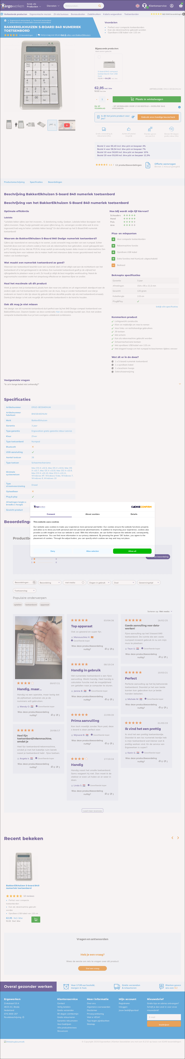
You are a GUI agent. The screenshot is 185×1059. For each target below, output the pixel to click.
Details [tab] (134, 514)
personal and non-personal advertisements (80, 530)
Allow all (132, 551)
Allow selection (92, 551)
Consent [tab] (51, 514)
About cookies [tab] (92, 514)
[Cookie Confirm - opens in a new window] (141, 506)
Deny (53, 551)
